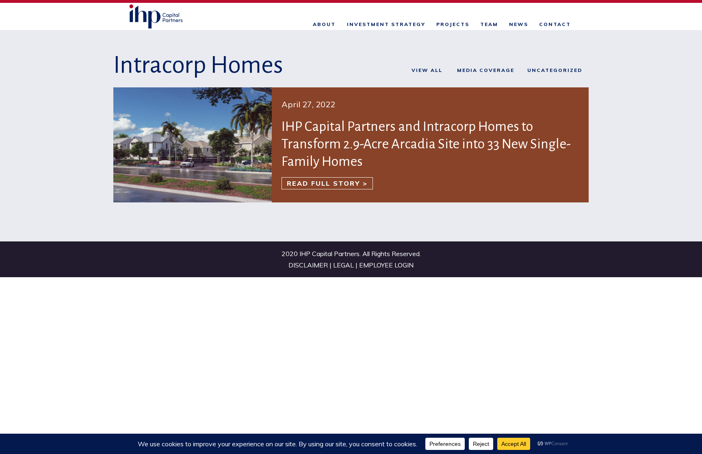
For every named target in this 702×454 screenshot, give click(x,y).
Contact (555, 24)
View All (427, 70)
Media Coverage (485, 70)
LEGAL (344, 265)
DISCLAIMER (308, 265)
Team (489, 24)
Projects (452, 24)
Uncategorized (554, 70)
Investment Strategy (386, 24)
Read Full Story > (327, 183)
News (518, 24)
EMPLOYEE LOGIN (386, 265)
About (324, 24)
